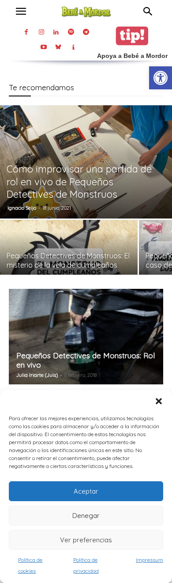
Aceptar (86, 491)
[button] (158, 401)
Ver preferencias (86, 540)
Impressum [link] (149, 559)
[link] (160, 77)
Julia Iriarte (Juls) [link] (37, 375)
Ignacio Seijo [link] (21, 208)
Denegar (86, 515)
